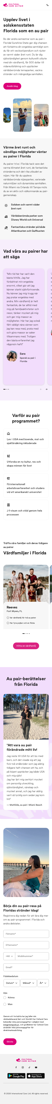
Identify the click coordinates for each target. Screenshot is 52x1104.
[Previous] (41, 389)
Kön (5, 993)
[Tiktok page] (29, 1067)
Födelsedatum (10, 976)
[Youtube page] (36, 1067)
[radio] (26, 997)
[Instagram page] (23, 1067)
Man (10, 1004)
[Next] (46, 389)
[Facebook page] (16, 1067)
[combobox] (9, 956)
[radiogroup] (26, 1001)
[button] (12, 86)
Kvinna (11, 997)
